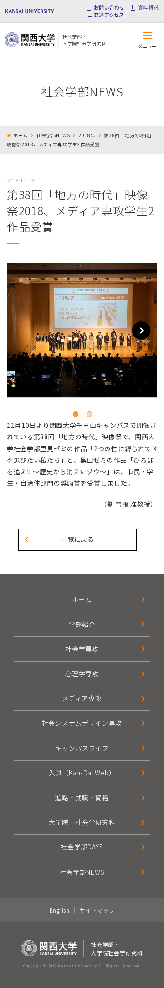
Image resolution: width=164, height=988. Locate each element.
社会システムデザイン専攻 (82, 722)
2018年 (87, 135)
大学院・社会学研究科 (82, 822)
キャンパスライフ (82, 748)
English (60, 910)
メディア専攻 (82, 698)
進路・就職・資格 (82, 797)
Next (141, 330)
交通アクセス (109, 15)
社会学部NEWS (53, 135)
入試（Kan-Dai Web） (82, 772)
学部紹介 (82, 624)
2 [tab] (89, 414)
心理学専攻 (82, 673)
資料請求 (148, 8)
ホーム (20, 135)
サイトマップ (97, 910)
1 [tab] (75, 414)
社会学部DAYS (82, 846)
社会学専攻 (82, 648)
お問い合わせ (109, 8)
